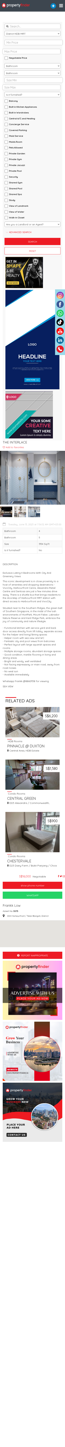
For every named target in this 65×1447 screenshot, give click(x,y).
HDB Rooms (14, 741)
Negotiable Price (18, 58)
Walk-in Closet (16, 217)
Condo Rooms (16, 793)
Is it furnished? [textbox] (14, 94)
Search (32, 241)
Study (12, 200)
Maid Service (16, 136)
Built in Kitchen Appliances (23, 106)
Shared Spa (15, 194)
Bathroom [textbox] (12, 66)
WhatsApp (32, 895)
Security (13, 176)
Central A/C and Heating (22, 118)
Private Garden (17, 153)
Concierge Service (19, 124)
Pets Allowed (16, 147)
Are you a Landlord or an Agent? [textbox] (24, 224)
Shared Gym (15, 182)
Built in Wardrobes (19, 112)
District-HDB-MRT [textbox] (15, 33)
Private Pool (15, 171)
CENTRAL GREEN (21, 798)
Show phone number (32, 885)
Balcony (13, 101)
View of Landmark (18, 206)
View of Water (16, 211)
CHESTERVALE (19, 861)
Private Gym (15, 159)
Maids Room (15, 141)
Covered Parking (18, 130)
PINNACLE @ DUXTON (26, 746)
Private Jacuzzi (17, 165)
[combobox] (32, 33)
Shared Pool (15, 188)
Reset (32, 251)
